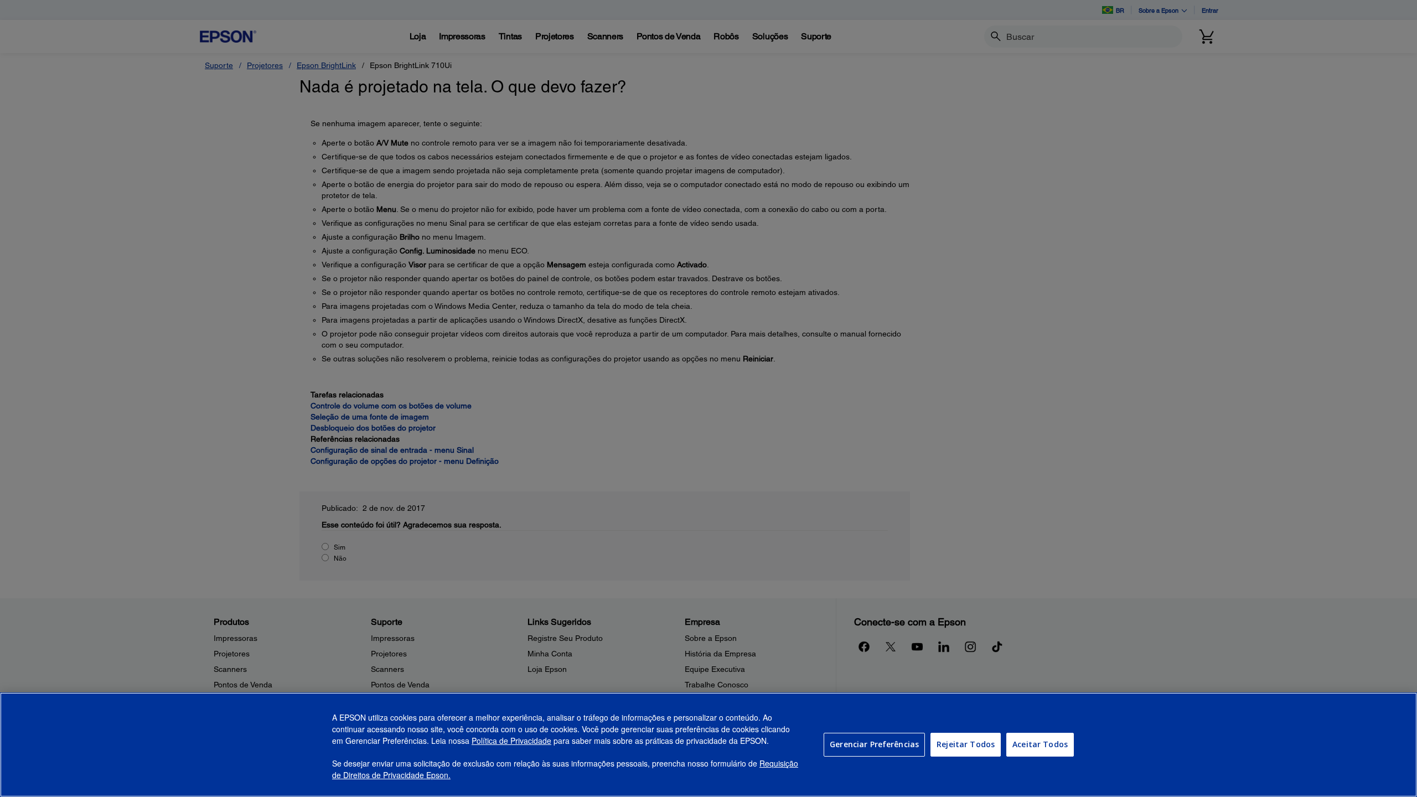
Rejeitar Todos (966, 744)
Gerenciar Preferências (874, 744)
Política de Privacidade (511, 740)
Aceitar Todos (1040, 744)
